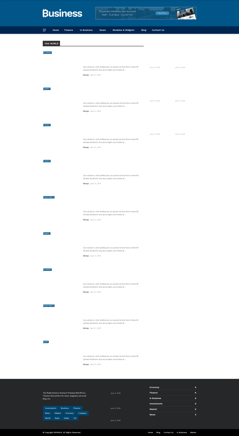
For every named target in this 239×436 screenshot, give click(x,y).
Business (65, 408)
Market (47, 89)
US (75, 418)
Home (56, 30)
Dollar (66, 418)
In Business (86, 30)
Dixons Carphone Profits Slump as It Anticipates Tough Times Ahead (126, 402)
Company (82, 413)
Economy (47, 53)
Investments (49, 197)
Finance (68, 30)
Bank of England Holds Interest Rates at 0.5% (122, 388)
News (103, 30)
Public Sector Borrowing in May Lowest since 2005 (159, 61)
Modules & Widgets (123, 30)
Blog (143, 30)
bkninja (86, 75)
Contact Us (158, 30)
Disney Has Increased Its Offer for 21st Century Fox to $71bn (185, 61)
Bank (57, 418)
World (47, 418)
